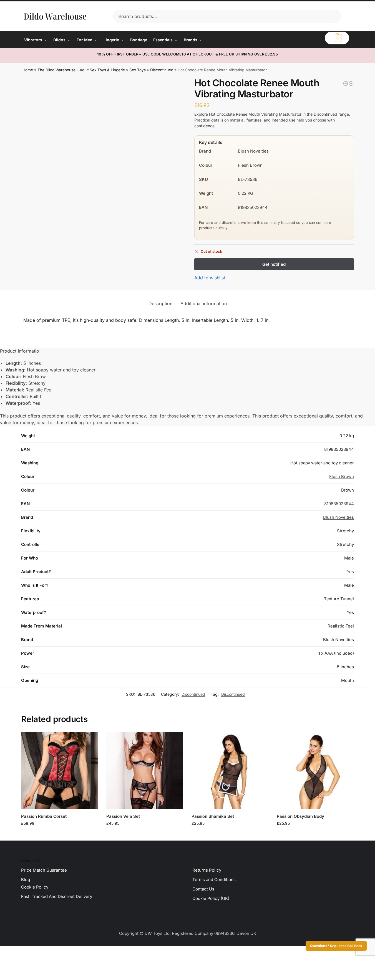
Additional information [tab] (203, 303)
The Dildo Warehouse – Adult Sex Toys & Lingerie (81, 70)
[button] (337, 38)
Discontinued (161, 70)
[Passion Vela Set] (144, 770)
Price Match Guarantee (44, 870)
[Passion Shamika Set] (230, 770)
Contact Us (203, 889)
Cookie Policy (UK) (210, 898)
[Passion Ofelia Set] (351, 83)
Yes (350, 571)
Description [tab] (160, 303)
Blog (25, 879)
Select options (59, 835)
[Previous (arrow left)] (1, 957)
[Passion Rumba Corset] (59, 770)
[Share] (11, 950)
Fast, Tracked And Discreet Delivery (56, 896)
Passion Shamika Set (213, 816)
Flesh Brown (341, 476)
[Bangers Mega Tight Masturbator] (345, 83)
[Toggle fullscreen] (6, 950)
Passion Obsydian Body (300, 816)
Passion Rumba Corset (44, 816)
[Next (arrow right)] (6, 957)
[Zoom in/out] (1, 950)
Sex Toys (137, 70)
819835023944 (339, 503)
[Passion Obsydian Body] (315, 770)
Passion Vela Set (123, 816)
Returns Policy (206, 870)
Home (27, 70)
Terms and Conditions (214, 879)
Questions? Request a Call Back (336, 946)
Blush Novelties (338, 517)
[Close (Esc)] (15, 950)
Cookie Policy (34, 887)
